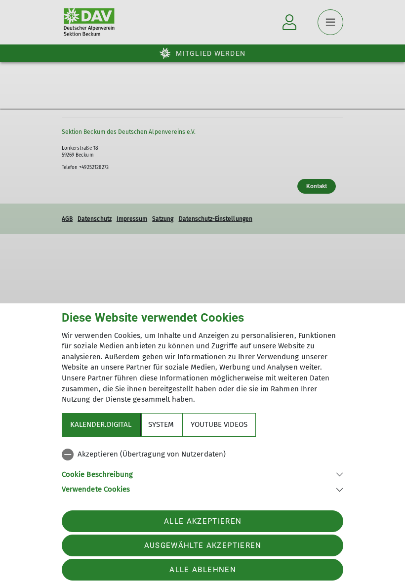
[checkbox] (202, 454)
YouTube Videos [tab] (219, 424)
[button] (202, 473)
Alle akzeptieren (203, 521)
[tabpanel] (202, 470)
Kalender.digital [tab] (100, 424)
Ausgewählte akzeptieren (203, 545)
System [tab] (161, 424)
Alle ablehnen (202, 569)
